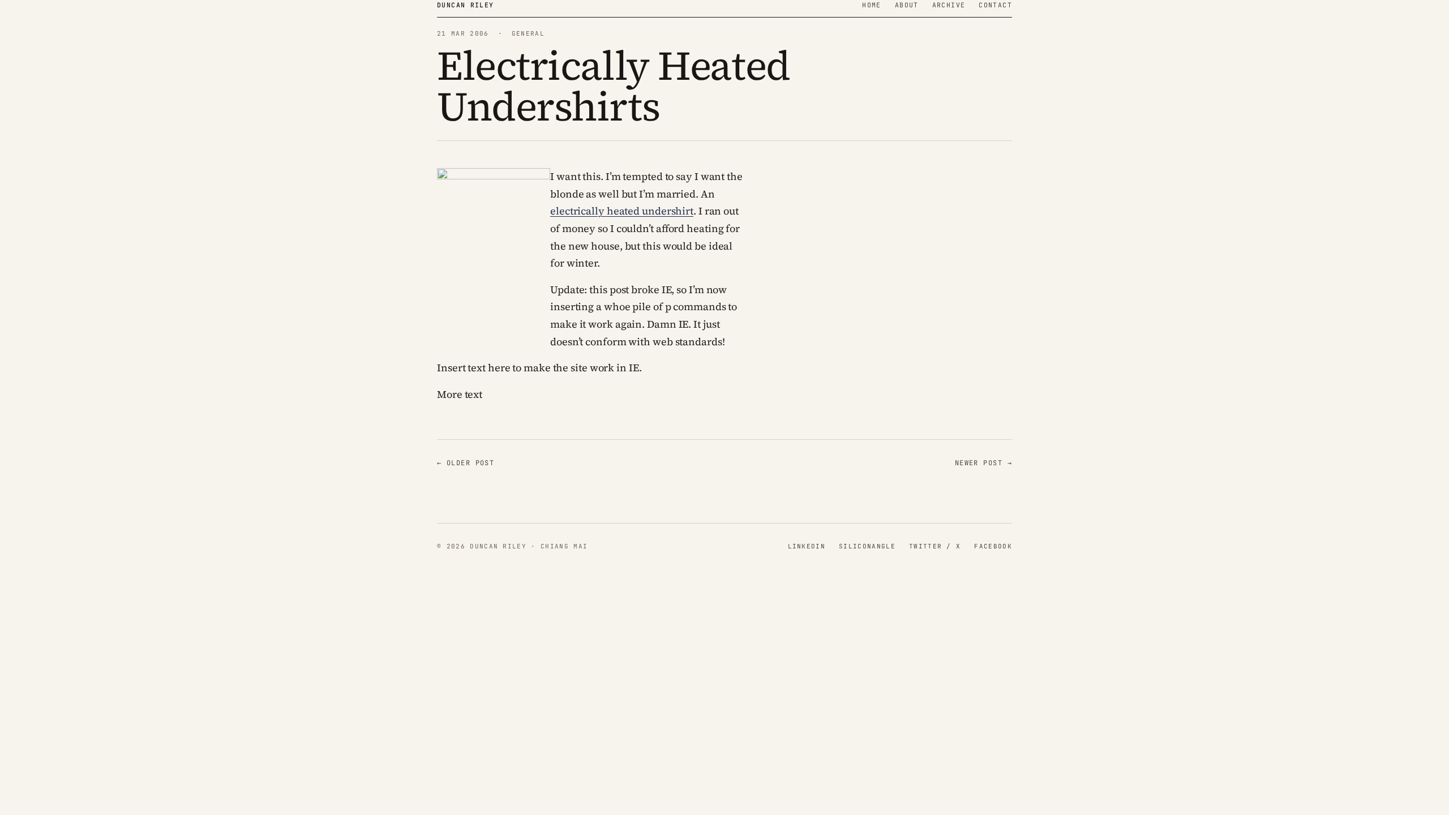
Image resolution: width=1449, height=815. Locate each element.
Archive (949, 5)
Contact (995, 5)
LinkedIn (807, 546)
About (907, 5)
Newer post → (983, 462)
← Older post (465, 462)
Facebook (993, 546)
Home (871, 5)
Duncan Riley (465, 5)
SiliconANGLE (867, 546)
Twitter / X (935, 546)
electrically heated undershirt (621, 211)
